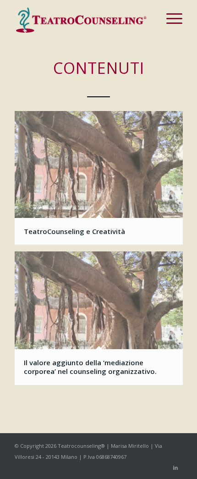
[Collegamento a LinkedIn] (175, 467)
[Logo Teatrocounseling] (81, 18)
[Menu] (169, 18)
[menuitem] (169, 18)
